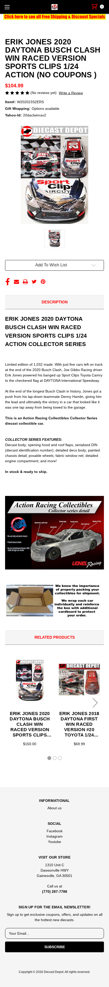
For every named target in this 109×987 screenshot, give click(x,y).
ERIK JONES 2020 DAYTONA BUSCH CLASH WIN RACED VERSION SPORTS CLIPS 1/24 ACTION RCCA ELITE (30, 724)
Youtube (54, 842)
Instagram (54, 836)
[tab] (49, 758)
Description (55, 302)
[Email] (16, 281)
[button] (54, 17)
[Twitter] (34, 281)
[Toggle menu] (7, 7)
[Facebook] (7, 281)
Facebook (55, 831)
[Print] (25, 281)
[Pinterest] (43, 281)
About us (54, 808)
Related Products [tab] (54, 637)
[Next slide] (94, 702)
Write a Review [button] (71, 93)
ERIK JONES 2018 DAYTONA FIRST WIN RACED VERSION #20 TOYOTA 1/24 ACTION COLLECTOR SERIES (79, 724)
